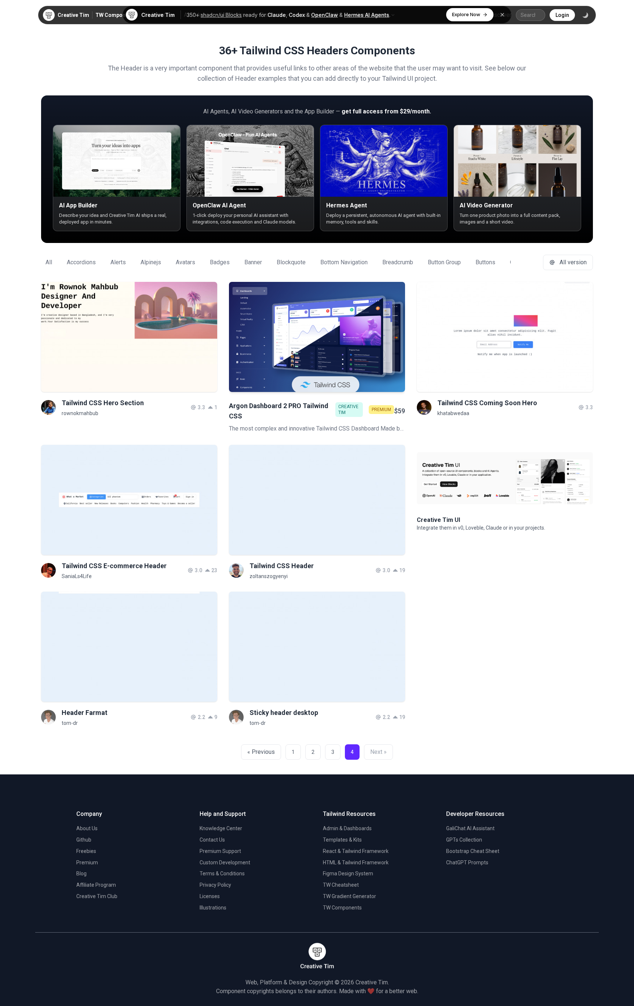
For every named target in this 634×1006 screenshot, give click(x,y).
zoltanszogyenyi (268, 576)
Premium (87, 862)
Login (562, 15)
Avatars (185, 262)
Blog (81, 873)
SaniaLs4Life (77, 576)
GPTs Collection (464, 840)
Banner (253, 262)
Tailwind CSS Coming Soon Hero (487, 403)
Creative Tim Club (96, 896)
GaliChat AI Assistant (470, 828)
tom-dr (70, 723)
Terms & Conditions (222, 873)
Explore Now (466, 14)
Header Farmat (85, 712)
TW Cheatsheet (341, 885)
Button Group (444, 262)
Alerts (118, 262)
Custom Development (225, 862)
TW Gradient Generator (349, 896)
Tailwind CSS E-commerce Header (114, 566)
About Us (87, 828)
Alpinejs (151, 262)
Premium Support (220, 851)
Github (83, 840)
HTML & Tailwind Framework (356, 862)
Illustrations (213, 908)
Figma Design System (348, 873)
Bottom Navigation (344, 262)
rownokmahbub (80, 413)
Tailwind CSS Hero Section (103, 403)
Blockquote (291, 262)
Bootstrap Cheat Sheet (472, 851)
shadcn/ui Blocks (221, 15)
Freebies (86, 851)
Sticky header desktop (283, 712)
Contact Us (212, 840)
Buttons (485, 262)
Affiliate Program (96, 885)
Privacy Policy (215, 885)
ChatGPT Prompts (467, 862)
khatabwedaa (453, 413)
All (48, 262)
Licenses (210, 896)
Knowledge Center (221, 828)
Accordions (81, 262)
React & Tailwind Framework (356, 851)
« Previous (261, 751)
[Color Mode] (585, 15)
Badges (220, 262)
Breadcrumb (397, 262)
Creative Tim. (372, 982)
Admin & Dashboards (347, 828)
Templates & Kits (342, 840)
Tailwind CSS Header (281, 566)
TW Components (115, 15)
